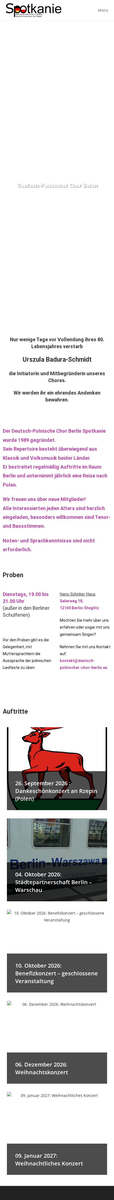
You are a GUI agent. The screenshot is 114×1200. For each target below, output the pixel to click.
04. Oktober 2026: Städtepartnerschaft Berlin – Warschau (53, 882)
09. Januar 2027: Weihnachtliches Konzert (49, 1159)
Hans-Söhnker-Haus (77, 594)
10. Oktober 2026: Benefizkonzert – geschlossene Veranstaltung (56, 973)
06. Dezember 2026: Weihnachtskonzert (41, 1068)
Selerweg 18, (71, 601)
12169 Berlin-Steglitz (79, 608)
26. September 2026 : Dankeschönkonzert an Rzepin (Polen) (56, 790)
